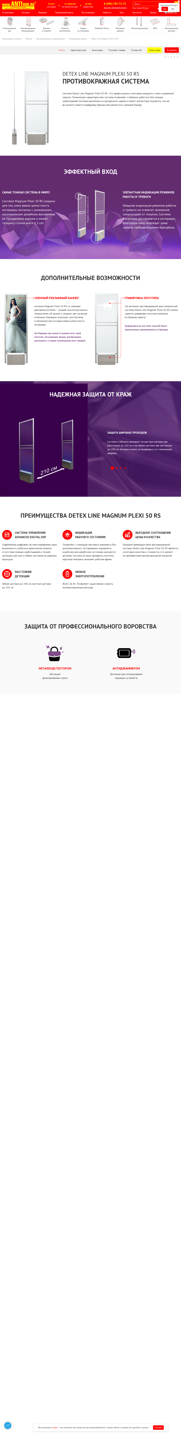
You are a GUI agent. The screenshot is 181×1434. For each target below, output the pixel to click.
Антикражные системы (11, 38)
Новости (107, 12)
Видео (153, 12)
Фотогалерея (88, 12)
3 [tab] (121, 468)
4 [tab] (125, 468)
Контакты (137, 12)
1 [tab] (112, 468)
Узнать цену (154, 50)
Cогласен (158, 1427)
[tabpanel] (90, 440)
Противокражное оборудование (50, 38)
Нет (173, 8)
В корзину (171, 50)
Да (164, 8)
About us (172, 12)
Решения (42, 12)
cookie (55, 1427)
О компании (8, 12)
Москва (145, 8)
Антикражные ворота (78, 38)
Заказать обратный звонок (115, 7)
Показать (6, 1430)
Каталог (26, 12)
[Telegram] (7, 1425)
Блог (122, 12)
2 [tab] (117, 468)
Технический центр (64, 12)
